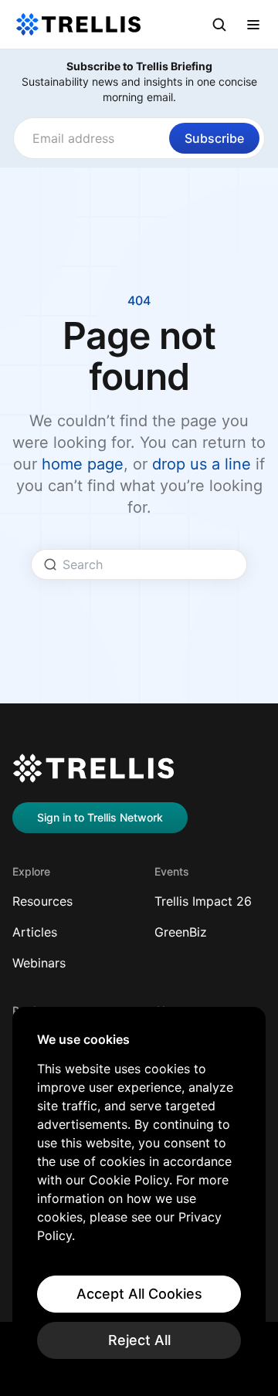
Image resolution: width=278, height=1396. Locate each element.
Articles (34, 932)
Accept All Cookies (139, 1294)
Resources (42, 901)
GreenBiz (180, 932)
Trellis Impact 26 (203, 901)
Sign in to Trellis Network (100, 817)
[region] (139, 1195)
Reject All (139, 1340)
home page (83, 464)
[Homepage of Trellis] (93, 768)
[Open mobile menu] (253, 25)
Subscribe (214, 138)
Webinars (39, 963)
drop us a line (201, 464)
